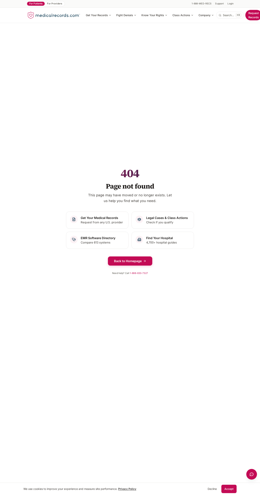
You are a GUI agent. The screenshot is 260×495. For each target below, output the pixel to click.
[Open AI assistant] (251, 474)
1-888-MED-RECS (202, 3)
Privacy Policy (127, 488)
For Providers (54, 3)
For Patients (35, 3)
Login (230, 3)
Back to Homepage (128, 261)
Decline (212, 488)
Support (219, 3)
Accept (229, 488)
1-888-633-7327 (139, 273)
